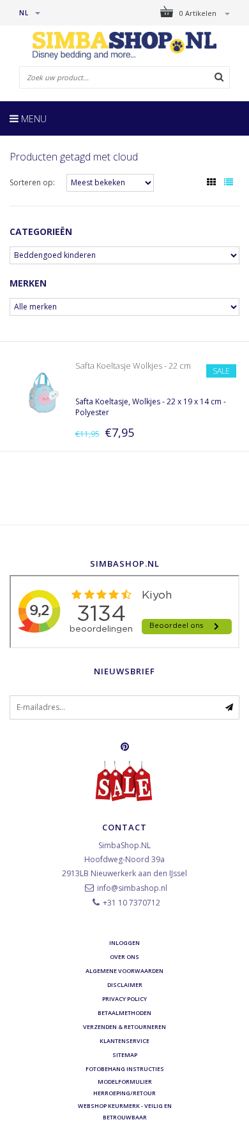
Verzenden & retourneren (124, 1027)
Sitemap (124, 1055)
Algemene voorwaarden (124, 971)
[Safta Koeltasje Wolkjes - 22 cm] (42, 392)
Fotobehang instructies (125, 1069)
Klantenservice (124, 1041)
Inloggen (124, 943)
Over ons (124, 957)
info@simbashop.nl (132, 888)
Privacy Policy (124, 999)
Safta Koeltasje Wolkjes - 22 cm (133, 365)
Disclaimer (124, 985)
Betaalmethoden (124, 1013)
